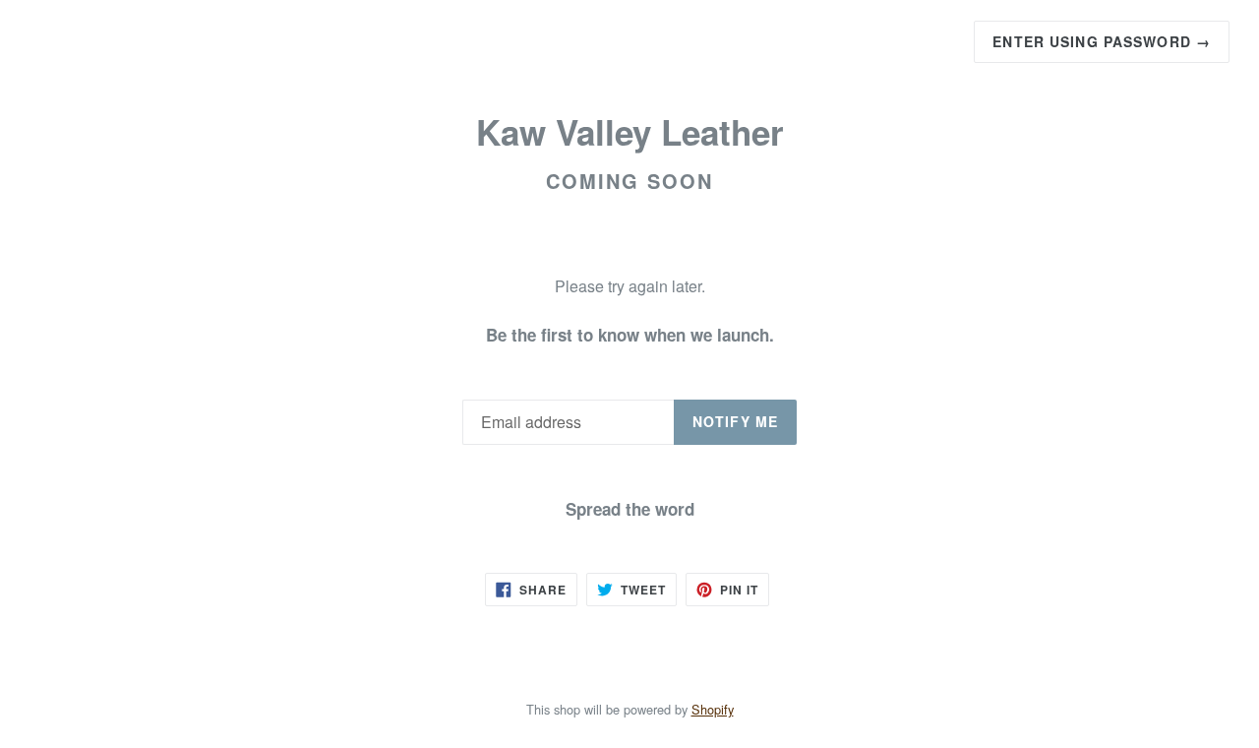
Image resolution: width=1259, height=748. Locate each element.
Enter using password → (1101, 41)
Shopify (712, 709)
